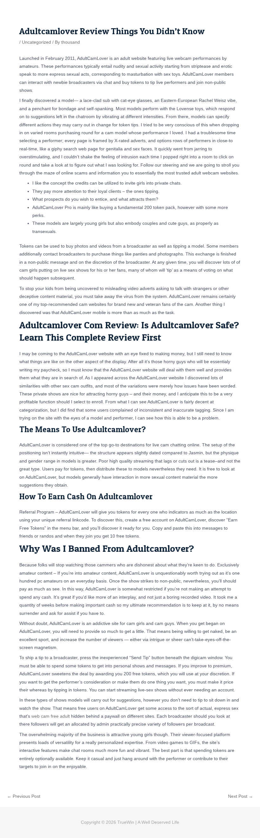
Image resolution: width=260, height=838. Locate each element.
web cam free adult (50, 716)
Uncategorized (36, 42)
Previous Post (23, 796)
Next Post (240, 796)
